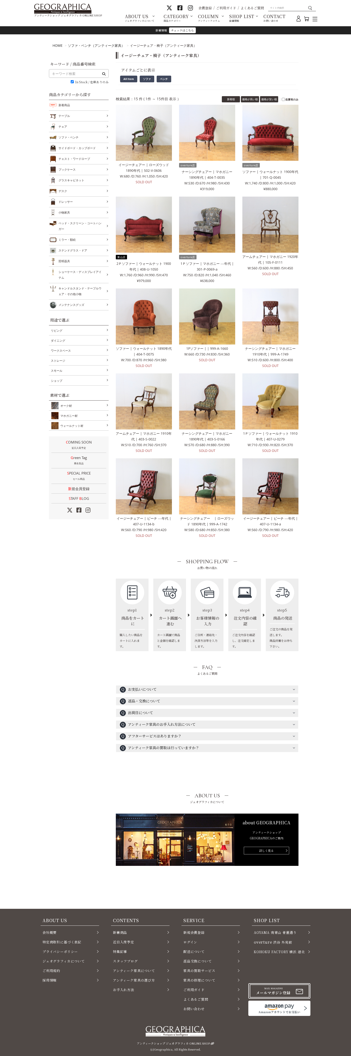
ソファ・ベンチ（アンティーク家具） (96, 45)
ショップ (56, 381)
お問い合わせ (194, 1008)
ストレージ (58, 361)
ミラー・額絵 (67, 239)
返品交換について (197, 961)
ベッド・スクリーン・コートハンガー (79, 226)
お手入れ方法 (123, 989)
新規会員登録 (79, 488)
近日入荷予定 (123, 942)
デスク (62, 191)
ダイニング (58, 341)
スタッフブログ (125, 961)
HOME (58, 45)
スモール (56, 371)
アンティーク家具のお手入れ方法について (158, 724)
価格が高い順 (250, 99)
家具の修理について (199, 980)
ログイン (190, 942)
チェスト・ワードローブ (74, 159)
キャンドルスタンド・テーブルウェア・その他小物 (79, 291)
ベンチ (164, 79)
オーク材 (66, 406)
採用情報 (50, 980)
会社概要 (50, 932)
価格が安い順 (269, 99)
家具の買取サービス (199, 970)
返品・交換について (140, 700)
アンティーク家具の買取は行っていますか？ (160, 747)
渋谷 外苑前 (273, 942)
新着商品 (64, 105)
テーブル (64, 116)
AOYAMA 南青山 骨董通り (275, 932)
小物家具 (64, 212)
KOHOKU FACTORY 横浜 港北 (279, 951)
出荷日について (137, 712)
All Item (128, 79)
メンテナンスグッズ (71, 305)
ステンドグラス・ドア (72, 250)
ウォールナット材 (71, 426)
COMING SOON (79, 445)
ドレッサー (65, 202)
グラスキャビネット (71, 180)
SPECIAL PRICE (79, 476)
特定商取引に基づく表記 (62, 942)
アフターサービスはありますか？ (151, 735)
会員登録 (205, 7)
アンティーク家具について (134, 970)
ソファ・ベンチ (68, 137)
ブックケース (67, 169)
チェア (62, 126)
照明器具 (64, 261)
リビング (56, 331)
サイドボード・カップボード (77, 148)
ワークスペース (61, 351)
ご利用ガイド (226, 7)
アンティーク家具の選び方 (134, 980)
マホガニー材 (69, 416)
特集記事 (120, 951)
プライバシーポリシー (60, 951)
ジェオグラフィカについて (64, 961)
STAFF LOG (79, 498)
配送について (194, 951)
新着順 (231, 99)
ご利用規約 (51, 970)
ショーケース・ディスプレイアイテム (79, 274)
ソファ (147, 79)
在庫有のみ (291, 99)
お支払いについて (139, 689)
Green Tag (79, 460)
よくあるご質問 (252, 7)
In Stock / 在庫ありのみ (92, 82)
